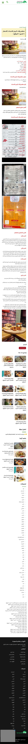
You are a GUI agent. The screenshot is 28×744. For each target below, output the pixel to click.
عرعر (23, 586)
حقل (23, 570)
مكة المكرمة (22, 590)
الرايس (23, 515)
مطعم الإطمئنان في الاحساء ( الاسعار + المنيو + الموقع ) (7, 394)
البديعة (23, 497)
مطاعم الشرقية (22, 657)
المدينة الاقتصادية (21, 537)
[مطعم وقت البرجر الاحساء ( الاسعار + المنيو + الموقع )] (14, 47)
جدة (23, 564)
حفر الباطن (22, 568)
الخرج (23, 506)
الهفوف (22, 548)
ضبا (23, 583)
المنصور (22, 542)
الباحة (23, 495)
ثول (23, 559)
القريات (22, 526)
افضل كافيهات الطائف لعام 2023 (21, 626)
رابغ (23, 579)
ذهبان (23, 575)
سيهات (23, 581)
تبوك (23, 557)
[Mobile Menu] (3, 2)
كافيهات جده (12, 661)
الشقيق (23, 519)
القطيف (22, 530)
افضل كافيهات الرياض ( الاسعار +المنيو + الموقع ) (18, 618)
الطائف (23, 522)
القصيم (22, 528)
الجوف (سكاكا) (21, 502)
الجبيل (23, 500)
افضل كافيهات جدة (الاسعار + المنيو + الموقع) (19, 620)
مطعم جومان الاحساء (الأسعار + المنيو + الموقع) (8, 379)
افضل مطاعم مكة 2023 (22, 612)
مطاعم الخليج (23, 661)
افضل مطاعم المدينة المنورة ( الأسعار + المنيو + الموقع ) (17, 609)
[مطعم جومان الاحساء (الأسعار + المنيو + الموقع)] (20, 470)
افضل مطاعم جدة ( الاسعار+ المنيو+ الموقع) (19, 606)
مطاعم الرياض (11, 654)
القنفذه (22, 533)
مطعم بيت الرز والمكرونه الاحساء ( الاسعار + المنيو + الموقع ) (20, 365)
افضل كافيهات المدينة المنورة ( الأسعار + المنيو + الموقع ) (17, 623)
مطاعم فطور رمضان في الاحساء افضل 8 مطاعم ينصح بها (8, 365)
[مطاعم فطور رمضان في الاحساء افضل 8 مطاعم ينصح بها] (20, 454)
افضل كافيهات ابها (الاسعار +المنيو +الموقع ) (19, 625)
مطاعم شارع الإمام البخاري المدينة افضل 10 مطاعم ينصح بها (16, 611)
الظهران (22, 524)
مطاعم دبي (12, 657)
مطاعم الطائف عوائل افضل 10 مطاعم (20, 615)
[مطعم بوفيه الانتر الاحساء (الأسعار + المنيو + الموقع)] (20, 478)
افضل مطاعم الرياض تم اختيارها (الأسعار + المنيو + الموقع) (16, 603)
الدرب (23, 511)
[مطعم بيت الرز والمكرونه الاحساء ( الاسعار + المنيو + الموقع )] (20, 445)
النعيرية (22, 544)
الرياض (22, 517)
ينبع (23, 597)
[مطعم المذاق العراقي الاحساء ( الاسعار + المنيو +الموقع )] (20, 462)
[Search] (7, 2)
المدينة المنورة (21, 539)
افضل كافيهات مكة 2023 (22, 621)
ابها (23, 489)
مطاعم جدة (23, 659)
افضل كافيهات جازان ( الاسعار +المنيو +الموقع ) (18, 629)
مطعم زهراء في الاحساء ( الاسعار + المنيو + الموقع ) (20, 422)
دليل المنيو (12, 652)
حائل (23, 566)
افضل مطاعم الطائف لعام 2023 (21, 617)
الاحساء (22, 493)
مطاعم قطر (23, 664)
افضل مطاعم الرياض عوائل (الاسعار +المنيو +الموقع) (17, 604)
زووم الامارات (12, 659)
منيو (23, 594)
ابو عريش (22, 491)
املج (23, 553)
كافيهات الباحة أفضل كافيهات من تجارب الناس (19, 632)
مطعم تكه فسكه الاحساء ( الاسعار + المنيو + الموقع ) (8, 407)
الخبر (23, 504)
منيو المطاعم (23, 652)
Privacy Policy (16, 741)
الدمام (23, 513)
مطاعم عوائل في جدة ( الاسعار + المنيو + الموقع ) (18, 607)
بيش (23, 555)
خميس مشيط (21, 572)
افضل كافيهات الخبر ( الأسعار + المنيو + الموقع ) (18, 631)
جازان (23, 561)
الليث (23, 535)
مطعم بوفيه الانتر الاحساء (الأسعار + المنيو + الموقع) (20, 394)
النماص (22, 546)
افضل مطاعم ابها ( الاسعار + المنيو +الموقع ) (19, 614)
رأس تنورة (22, 577)
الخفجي (22, 508)
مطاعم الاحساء (22, 348)
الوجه (23, 550)
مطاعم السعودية (22, 654)
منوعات (22, 592)
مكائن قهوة (22, 588)
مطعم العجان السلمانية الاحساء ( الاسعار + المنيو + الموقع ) (20, 408)
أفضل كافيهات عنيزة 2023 (22, 628)
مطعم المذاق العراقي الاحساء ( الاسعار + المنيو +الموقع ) (21, 380)
